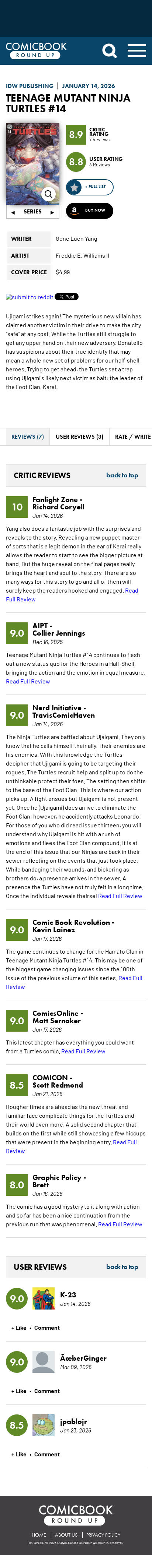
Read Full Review (28, 681)
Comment (47, 1327)
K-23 (68, 1294)
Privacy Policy (103, 1535)
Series (33, 211)
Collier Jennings (58, 633)
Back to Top (122, 475)
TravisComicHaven (63, 715)
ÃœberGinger (83, 1358)
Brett (40, 1184)
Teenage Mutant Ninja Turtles (68, 103)
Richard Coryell (58, 506)
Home (39, 1535)
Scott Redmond (57, 1085)
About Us (66, 1535)
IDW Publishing (29, 85)
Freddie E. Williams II (82, 255)
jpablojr (73, 1421)
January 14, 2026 (88, 85)
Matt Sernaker (56, 1020)
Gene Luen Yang (76, 238)
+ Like (19, 1327)
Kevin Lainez (53, 929)
